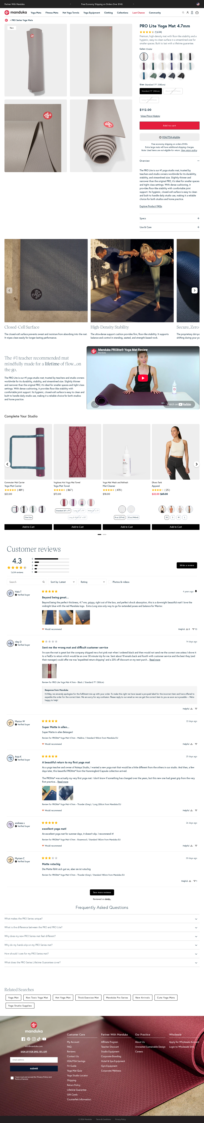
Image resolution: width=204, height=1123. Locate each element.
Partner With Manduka (14, 4)
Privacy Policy (120, 1119)
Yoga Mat (13, 997)
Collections (122, 12)
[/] (15, 12)
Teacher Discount (110, 1046)
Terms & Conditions (103, 1119)
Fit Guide (71, 1065)
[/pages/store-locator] (192, 12)
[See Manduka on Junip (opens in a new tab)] (108, 899)
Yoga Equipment (91, 12)
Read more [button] (154, 659)
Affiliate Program (109, 1041)
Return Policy (73, 1085)
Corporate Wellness (111, 1070)
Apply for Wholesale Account (184, 1041)
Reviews (71, 1051)
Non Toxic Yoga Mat (37, 997)
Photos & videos (121, 581)
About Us (140, 1041)
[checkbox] (122, 582)
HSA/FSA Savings (76, 1061)
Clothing (108, 12)
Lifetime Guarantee (76, 1089)
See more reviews (102, 892)
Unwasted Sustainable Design (150, 1046)
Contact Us (73, 1056)
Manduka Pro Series (117, 997)
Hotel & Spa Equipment (113, 1061)
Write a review (187, 565)
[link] (150, 32)
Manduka (88, 1119)
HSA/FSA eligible (171, 137)
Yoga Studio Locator (77, 1075)
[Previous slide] (9, 290)
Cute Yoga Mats (166, 997)
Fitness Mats (52, 12)
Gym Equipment (109, 1065)
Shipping (71, 1080)
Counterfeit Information (79, 1099)
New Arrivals (142, 997)
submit (34, 1068)
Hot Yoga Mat (63, 997)
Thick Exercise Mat (88, 997)
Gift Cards (72, 1094)
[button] (70, 4)
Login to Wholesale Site (181, 1046)
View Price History (150, 116)
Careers (139, 1051)
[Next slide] (195, 290)
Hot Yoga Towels (71, 12)
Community (155, 12)
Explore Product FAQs (151, 206)
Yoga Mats (36, 12)
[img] (22, 594)
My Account (73, 1041)
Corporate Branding (111, 1056)
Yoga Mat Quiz (74, 1070)
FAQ (69, 1046)
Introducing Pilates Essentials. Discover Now (102, 4)
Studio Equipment (110, 1051)
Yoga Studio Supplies (20, 1005)
